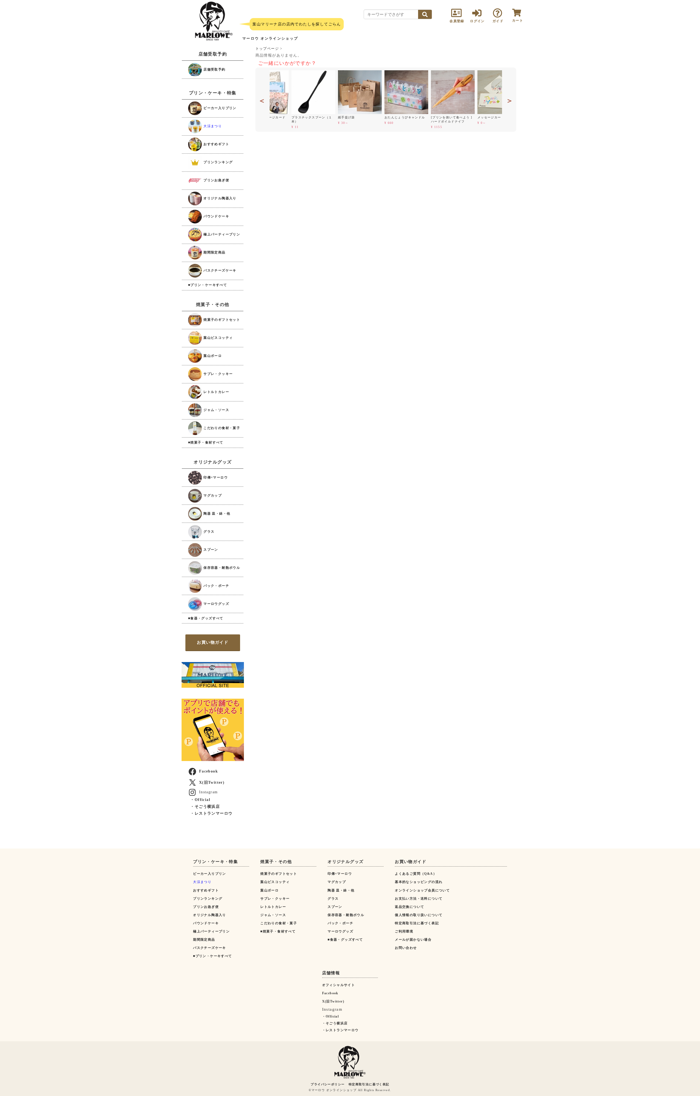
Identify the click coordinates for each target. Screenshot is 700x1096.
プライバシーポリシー (328, 1084)
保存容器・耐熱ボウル (221, 567)
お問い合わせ (406, 948)
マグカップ (212, 495)
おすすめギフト (215, 144)
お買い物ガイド (212, 642)
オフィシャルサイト (338, 985)
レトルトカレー (215, 392)
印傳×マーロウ (215, 477)
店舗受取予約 (214, 69)
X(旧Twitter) (211, 782)
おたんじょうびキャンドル (384, 117)
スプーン (210, 549)
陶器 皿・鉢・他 (216, 513)
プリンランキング (217, 162)
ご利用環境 (404, 931)
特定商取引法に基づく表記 (417, 923)
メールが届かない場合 (413, 939)
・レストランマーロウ (211, 813)
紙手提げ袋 (325, 117)
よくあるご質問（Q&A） (416, 874)
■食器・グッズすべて (205, 618)
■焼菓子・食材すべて (205, 442)
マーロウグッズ (215, 603)
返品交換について (409, 907)
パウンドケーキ (215, 216)
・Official (200, 800)
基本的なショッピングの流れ (418, 882)
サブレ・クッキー (217, 374)
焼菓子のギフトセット (221, 320)
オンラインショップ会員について (422, 890)
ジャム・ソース (215, 410)
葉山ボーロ (212, 356)
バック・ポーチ (215, 585)
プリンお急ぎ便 (215, 180)
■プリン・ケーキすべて (207, 285)
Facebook (208, 771)
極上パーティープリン (221, 234)
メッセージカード (470, 117)
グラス (208, 531)
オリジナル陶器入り (219, 198)
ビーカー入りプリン (219, 108)
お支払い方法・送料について (418, 898)
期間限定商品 (214, 252)
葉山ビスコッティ (217, 338)
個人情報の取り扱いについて (418, 915)
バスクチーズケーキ (219, 270)
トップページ (267, 48)
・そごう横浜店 (205, 806)
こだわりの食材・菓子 (221, 428)
